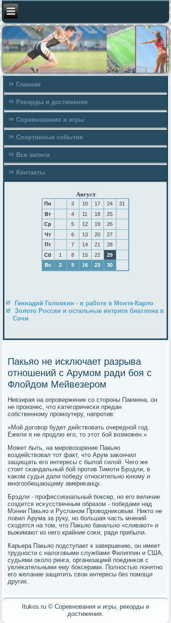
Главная (28, 84)
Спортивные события (49, 137)
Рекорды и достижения (52, 102)
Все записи (33, 154)
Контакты (30, 172)
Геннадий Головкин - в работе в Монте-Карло (84, 303)
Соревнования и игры (50, 119)
